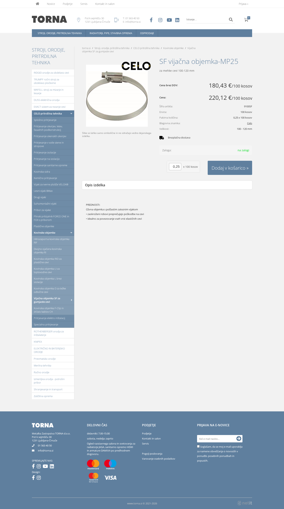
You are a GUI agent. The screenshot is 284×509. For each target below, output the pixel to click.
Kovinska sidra (42, 171)
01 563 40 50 (132, 18)
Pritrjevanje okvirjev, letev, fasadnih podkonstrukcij (48, 128)
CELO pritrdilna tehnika (48, 113)
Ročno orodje (41, 372)
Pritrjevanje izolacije (45, 152)
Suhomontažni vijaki (45, 203)
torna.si (86, 48)
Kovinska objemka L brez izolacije (48, 280)
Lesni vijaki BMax (43, 191)
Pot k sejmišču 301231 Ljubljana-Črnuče (44, 438)
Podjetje (68, 4)
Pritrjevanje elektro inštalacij (49, 318)
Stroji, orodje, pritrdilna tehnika (60, 33)
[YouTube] (46, 467)
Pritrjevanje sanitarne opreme (50, 165)
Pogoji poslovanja (152, 453)
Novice (51, 4)
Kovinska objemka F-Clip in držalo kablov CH (49, 309)
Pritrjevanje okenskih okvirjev (50, 136)
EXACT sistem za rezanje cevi (49, 106)
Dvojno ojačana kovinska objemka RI (48, 250)
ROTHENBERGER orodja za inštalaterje (49, 333)
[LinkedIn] (53, 467)
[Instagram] (40, 467)
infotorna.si (45, 450)
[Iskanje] (231, 19)
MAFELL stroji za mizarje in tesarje (49, 91)
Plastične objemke (44, 226)
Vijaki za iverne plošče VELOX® (51, 184)
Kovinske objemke (44, 232)
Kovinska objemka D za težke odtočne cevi (50, 290)
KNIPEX (38, 341)
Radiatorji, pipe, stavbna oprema (111, 33)
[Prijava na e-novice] (238, 438)
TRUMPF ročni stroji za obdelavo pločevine (46, 81)
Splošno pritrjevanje (45, 120)
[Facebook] (34, 467)
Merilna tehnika (42, 365)
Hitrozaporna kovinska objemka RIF (51, 240)
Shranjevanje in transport (48, 389)
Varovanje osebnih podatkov (158, 458)
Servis (84, 4)
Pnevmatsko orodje (45, 358)
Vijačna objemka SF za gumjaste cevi (47, 300)
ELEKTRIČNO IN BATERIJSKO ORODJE (49, 350)
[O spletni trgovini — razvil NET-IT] (244, 503)
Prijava (243, 4)
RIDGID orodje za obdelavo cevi (51, 72)
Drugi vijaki (40, 197)
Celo (249, 123)
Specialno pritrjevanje (46, 324)
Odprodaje (147, 33)
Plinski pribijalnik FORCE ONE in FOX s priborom (51, 218)
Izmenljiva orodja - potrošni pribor (49, 380)
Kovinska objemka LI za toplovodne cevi (47, 270)
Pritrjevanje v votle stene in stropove (49, 144)
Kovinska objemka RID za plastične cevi (48, 260)
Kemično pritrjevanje (45, 178)
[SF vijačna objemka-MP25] (117, 96)
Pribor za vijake (42, 210)
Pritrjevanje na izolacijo (47, 159)
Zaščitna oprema (43, 396)
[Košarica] (246, 19)
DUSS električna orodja (47, 100)
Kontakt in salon (105, 4)
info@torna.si (133, 21)
